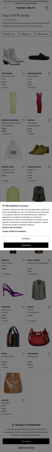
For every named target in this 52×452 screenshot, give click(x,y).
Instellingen (26, 239)
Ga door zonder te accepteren (14, 231)
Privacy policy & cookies (12, 227)
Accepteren (26, 245)
